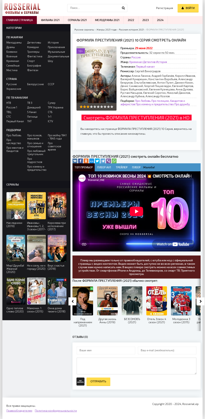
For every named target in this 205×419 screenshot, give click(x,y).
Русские (11, 84)
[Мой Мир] (91, 161)
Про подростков (34, 160)
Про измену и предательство (155, 104)
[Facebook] (80, 161)
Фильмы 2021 (50, 20)
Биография (34, 65)
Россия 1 (11, 107)
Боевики (11, 51)
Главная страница (19, 20)
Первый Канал (15, 121)
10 (112, 106)
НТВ (8, 102)
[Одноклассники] (86, 161)
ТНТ (29, 121)
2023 (145, 20)
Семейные (13, 65)
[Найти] (123, 8)
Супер (51, 102)
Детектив (149, 62)
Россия (136, 57)
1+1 (49, 116)
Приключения (56, 47)
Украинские (13, 88)
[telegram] (102, 161)
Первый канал (145, 66)
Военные (11, 56)
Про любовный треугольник (36, 152)
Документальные (57, 56)
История (161, 62)
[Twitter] (97, 161)
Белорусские (35, 84)
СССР (51, 84)
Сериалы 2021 (77, 20)
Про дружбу (182, 104)
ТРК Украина (55, 107)
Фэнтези (32, 70)
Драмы (10, 47)
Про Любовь (143, 100)
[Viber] (108, 161)
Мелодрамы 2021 (107, 20)
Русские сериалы (84, 29)
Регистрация (164, 8)
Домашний (34, 107)
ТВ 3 (29, 102)
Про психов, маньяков (34, 137)
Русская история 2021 (131, 29)
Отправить (98, 381)
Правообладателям (19, 410)
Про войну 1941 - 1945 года (57, 137)
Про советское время (54, 146)
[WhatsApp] (114, 161)
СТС (8, 116)
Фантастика (34, 56)
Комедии (33, 47)
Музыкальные (56, 51)
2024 (160, 20)
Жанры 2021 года (106, 29)
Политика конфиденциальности (56, 410)
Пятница (32, 116)
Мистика (11, 70)
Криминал (136, 62)
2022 (131, 20)
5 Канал (31, 112)
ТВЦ (8, 112)
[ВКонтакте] (74, 161)
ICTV (50, 121)
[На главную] (22, 8)
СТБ (50, 112)
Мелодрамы (14, 42)
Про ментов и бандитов (14, 149)
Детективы (34, 42)
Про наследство (13, 141)
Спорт (31, 61)
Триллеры (33, 51)
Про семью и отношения (35, 144)
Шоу (50, 61)
